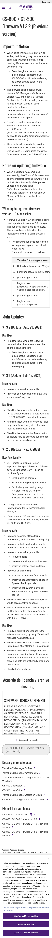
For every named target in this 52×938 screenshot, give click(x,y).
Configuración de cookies (26, 916)
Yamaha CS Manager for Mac (17, 768)
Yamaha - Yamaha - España (13, 850)
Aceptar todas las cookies (26, 932)
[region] (26, 896)
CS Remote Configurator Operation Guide (23, 799)
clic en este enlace (36, 902)
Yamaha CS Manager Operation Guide (22, 794)
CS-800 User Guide (12, 785)
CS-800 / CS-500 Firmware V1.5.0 (19, 819)
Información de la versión (15, 814)
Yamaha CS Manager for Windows (20, 772)
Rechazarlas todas (26, 924)
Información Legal (12, 907)
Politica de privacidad (31, 907)
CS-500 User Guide (12, 790)
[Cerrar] (48, 859)
